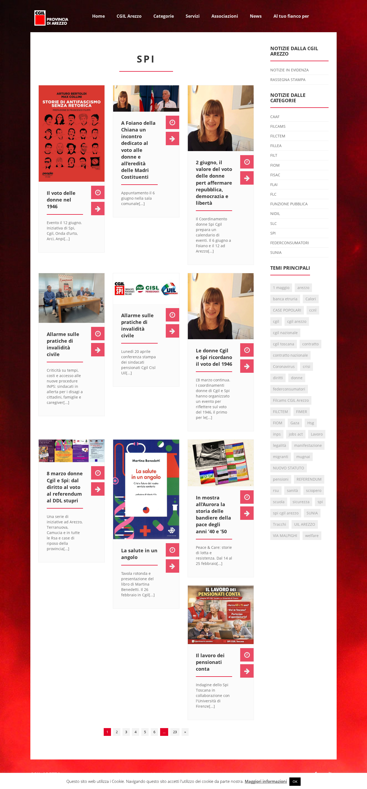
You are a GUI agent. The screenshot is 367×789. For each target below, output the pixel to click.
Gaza (294, 422)
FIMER (301, 411)
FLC (273, 194)
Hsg (310, 422)
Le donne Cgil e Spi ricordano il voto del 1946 (214, 357)
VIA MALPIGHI (285, 535)
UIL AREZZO (304, 524)
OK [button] (295, 781)
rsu (276, 490)
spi (320, 501)
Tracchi (279, 524)
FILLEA (276, 145)
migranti (280, 456)
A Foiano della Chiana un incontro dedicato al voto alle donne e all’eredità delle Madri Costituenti (138, 150)
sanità (292, 490)
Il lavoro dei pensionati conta (210, 662)
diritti (278, 377)
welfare (312, 535)
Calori (310, 298)
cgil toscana (283, 343)
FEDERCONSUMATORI (289, 242)
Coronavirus (284, 366)
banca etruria (285, 298)
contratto (310, 343)
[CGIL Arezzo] (51, 16)
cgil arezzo (296, 321)
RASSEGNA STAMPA (287, 79)
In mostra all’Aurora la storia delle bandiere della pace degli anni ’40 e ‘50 (213, 514)
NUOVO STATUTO (288, 467)
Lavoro (317, 434)
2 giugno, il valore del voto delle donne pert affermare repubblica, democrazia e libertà (214, 182)
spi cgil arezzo (285, 513)
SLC (273, 223)
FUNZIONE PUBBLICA (289, 203)
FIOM (275, 165)
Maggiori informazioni (266, 781)
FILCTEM (277, 135)
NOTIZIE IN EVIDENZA (289, 69)
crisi (306, 366)
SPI (273, 233)
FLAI (274, 184)
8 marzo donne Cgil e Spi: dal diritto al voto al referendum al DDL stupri (65, 487)
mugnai (303, 456)
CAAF (274, 116)
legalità (279, 445)
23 (175, 731)
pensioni (281, 479)
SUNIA (276, 252)
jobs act (296, 434)
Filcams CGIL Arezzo (291, 400)
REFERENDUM (309, 479)
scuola (279, 501)
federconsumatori (289, 389)
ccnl (312, 310)
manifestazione (308, 445)
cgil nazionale (285, 332)
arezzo (303, 287)
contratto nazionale (290, 355)
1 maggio (281, 287)
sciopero (313, 490)
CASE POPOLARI (287, 310)
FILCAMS (278, 126)
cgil (276, 321)
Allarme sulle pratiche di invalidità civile (63, 344)
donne (297, 377)
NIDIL (275, 213)
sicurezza (301, 501)
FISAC (275, 174)
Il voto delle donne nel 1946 (61, 200)
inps (277, 434)
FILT (273, 155)
